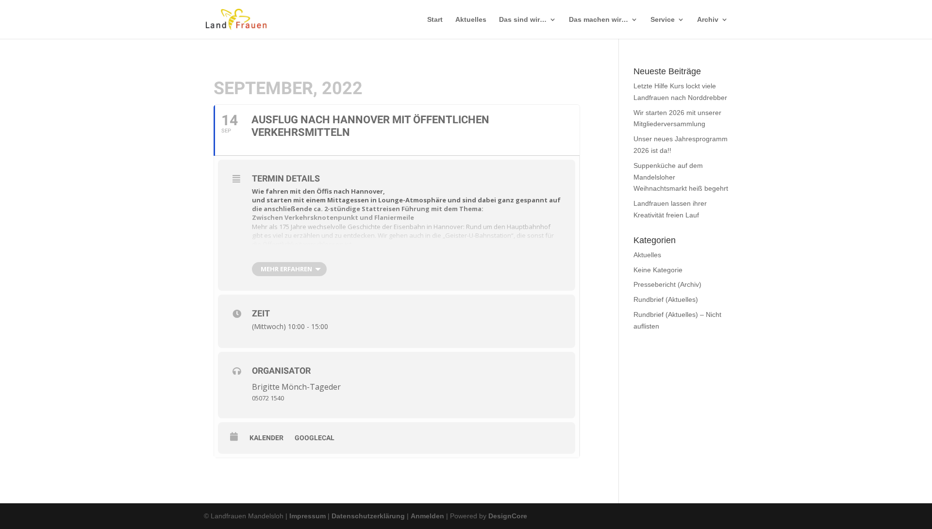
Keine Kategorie (657, 270)
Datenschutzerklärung (368, 516)
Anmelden (427, 516)
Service (662, 19)
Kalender (266, 438)
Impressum (307, 516)
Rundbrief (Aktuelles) (665, 299)
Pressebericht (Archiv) (667, 284)
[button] (903, 487)
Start (435, 19)
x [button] (916, 478)
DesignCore (507, 516)
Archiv (707, 19)
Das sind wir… (523, 19)
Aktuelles (470, 19)
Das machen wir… (598, 19)
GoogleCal (314, 438)
